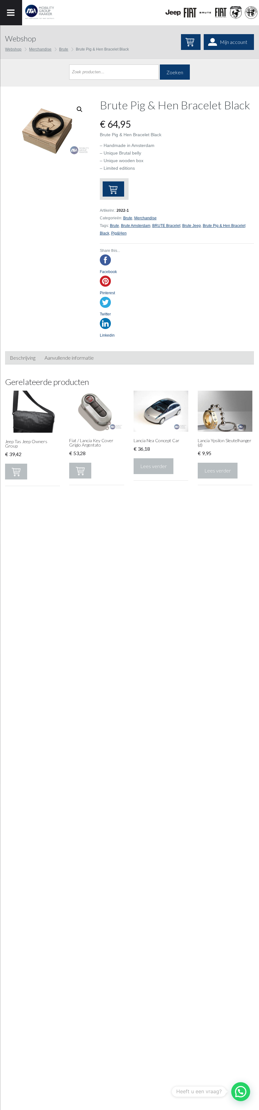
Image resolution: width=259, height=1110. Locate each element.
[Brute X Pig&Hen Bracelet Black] (47, 127)
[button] (240, 1091)
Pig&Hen (119, 233)
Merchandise (40, 49)
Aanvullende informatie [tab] (69, 358)
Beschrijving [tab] (22, 358)
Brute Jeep (191, 225)
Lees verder (153, 466)
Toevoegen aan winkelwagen (113, 189)
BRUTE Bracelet (166, 225)
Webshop (13, 49)
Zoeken (174, 72)
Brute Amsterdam (135, 225)
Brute (63, 49)
